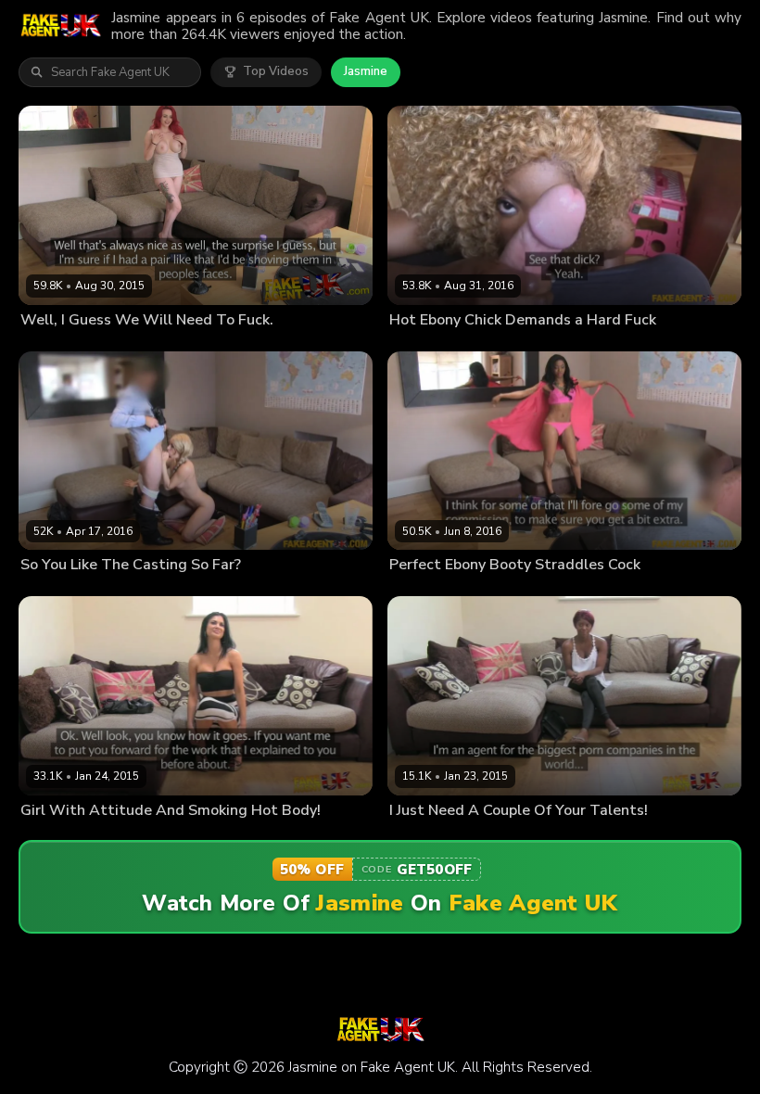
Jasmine (365, 71)
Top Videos (276, 71)
